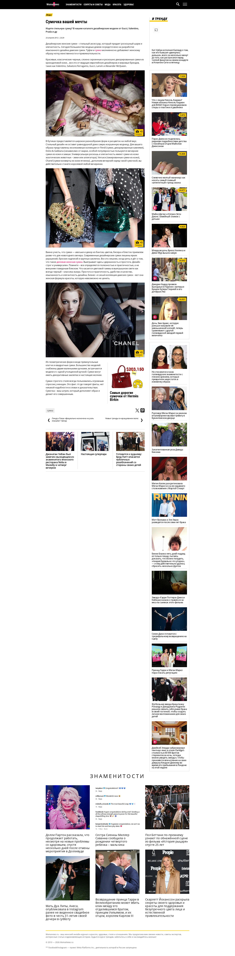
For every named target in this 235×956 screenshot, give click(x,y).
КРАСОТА (117, 4)
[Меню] (185, 4)
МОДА (108, 4)
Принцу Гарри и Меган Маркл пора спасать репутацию (167, 671)
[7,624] (169, 96)
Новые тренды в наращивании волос (124, 419)
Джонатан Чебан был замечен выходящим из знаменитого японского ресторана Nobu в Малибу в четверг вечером (60, 460)
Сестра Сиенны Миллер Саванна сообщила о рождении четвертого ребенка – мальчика (112, 840)
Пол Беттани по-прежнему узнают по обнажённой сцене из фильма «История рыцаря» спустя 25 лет (166, 840)
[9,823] (169, 246)
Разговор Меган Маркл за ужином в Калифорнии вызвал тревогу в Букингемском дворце (169, 415)
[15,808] (169, 173)
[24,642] (169, 280)
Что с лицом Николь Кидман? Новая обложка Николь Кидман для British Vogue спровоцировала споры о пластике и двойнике (169, 104)
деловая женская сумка (69, 261)
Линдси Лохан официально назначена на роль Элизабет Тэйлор (70, 419)
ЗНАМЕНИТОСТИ (73, 4)
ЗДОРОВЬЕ (128, 4)
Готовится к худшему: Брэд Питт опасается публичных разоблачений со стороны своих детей (129, 459)
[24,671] (169, 210)
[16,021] (169, 319)
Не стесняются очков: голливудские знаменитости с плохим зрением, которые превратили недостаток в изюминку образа (167, 376)
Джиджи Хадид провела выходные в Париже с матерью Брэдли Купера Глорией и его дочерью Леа (168, 288)
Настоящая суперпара (93, 454)
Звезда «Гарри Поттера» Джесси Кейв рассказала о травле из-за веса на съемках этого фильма (168, 600)
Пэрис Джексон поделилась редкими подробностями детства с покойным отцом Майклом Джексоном (169, 142)
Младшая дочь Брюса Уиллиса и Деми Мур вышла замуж (168, 251)
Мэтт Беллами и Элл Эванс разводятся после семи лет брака (169, 521)
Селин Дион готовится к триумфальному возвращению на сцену (169, 636)
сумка (98, 50)
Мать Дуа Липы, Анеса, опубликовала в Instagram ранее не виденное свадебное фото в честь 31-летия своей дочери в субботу (67, 912)
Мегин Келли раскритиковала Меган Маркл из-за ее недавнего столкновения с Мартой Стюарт (168, 486)
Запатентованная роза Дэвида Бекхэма (167, 451)
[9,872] (169, 134)
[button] (179, 5)
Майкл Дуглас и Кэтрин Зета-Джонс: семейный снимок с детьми (166, 216)
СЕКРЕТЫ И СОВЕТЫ (93, 4)
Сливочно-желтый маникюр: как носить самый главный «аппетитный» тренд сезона (168, 180)
